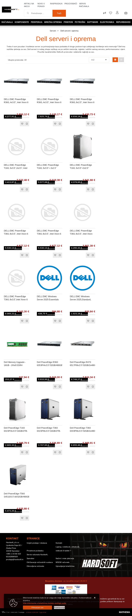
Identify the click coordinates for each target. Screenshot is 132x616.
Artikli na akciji (29, 5)
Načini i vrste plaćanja (65, 558)
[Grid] (115, 59)
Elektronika (107, 22)
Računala (7, 22)
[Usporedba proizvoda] (26, 123)
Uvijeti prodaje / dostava (37, 543)
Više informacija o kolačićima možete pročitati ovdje (44, 603)
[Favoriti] (22, 123)
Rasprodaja (56, 4)
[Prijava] (117, 12)
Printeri (68, 22)
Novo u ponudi (41, 5)
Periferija (36, 22)
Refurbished (123, 22)
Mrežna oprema (53, 22)
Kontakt (59, 543)
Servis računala (84, 5)
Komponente (22, 22)
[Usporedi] (27, 70)
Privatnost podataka (35, 551)
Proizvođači (70, 4)
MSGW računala (62, 562)
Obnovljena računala (35, 566)
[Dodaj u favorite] (27, 77)
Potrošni (80, 22)
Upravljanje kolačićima (65, 566)
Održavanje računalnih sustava (40, 562)
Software (92, 22)
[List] (121, 59)
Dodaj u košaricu (12, 124)
